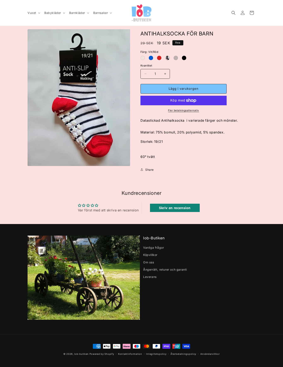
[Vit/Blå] (152, 58)
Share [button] (149, 169)
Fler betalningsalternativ (183, 110)
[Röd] (160, 58)
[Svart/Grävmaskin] (185, 58)
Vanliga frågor (153, 247)
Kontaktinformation (130, 353)
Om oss (148, 262)
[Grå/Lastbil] (176, 58)
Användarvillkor (210, 353)
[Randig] (168, 58)
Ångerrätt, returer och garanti (165, 269)
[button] (33, 12)
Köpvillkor (150, 255)
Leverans (150, 277)
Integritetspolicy (156, 353)
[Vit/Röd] (143, 58)
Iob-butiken (81, 353)
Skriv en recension (175, 208)
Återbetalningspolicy (183, 353)
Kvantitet (146, 65)
